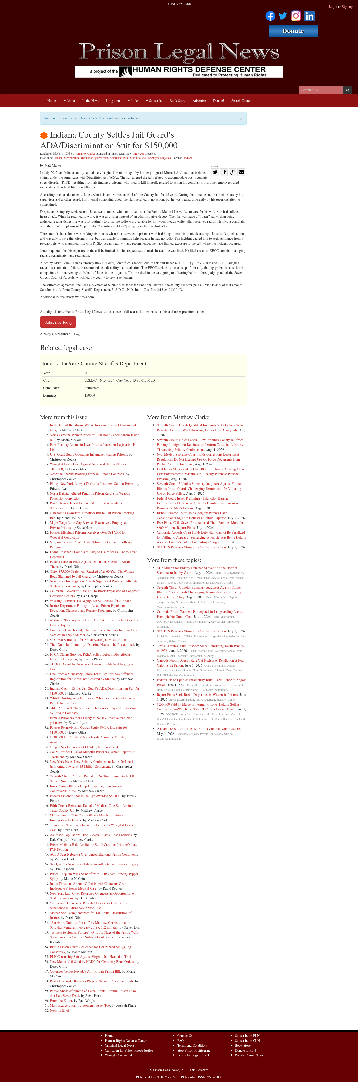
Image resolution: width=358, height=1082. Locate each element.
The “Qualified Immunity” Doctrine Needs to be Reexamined (92, 644)
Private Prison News (249, 1055)
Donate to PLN (245, 1050)
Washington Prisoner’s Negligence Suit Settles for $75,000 (90, 600)
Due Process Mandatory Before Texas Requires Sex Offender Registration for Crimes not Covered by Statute (91, 676)
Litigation (113, 100)
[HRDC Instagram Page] (295, 14)
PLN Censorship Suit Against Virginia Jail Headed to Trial (90, 956)
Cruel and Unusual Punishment (181, 690)
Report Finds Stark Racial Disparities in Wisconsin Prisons (197, 694)
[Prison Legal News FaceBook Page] (270, 14)
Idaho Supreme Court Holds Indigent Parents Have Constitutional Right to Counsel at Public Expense (192, 515)
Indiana (188, 158)
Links (134, 100)
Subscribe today (127, 118)
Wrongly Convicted (118, 1055)
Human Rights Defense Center (126, 1040)
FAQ (180, 1040)
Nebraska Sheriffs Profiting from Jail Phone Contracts (87, 474)
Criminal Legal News (119, 1045)
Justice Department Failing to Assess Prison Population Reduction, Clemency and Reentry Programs (88, 608)
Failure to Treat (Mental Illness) (214, 719)
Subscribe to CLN (247, 1040)
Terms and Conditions (192, 1045)
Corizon (193, 734)
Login (333, 6)
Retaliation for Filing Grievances (194, 670)
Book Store (177, 100)
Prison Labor (221, 685)
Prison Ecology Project (193, 1055)
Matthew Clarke (85, 153)
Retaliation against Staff (94, 158)
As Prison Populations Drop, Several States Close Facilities (91, 834)
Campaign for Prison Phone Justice (129, 1050)
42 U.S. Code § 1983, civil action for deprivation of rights (200, 582)
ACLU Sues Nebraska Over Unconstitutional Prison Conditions (93, 854)
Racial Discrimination (67, 158)
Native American (205, 699)
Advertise (199, 100)
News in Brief (59, 1010)
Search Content (241, 100)
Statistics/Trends (224, 651)
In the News (90, 100)
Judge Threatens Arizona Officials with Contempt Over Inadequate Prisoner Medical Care (88, 886)
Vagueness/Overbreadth (170, 607)
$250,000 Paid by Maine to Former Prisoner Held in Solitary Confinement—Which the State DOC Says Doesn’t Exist (199, 706)
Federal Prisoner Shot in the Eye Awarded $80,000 (85, 795)
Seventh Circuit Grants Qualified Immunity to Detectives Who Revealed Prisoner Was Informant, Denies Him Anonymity (200, 427)
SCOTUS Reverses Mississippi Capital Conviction (191, 547)
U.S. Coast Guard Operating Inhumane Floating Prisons (88, 454)
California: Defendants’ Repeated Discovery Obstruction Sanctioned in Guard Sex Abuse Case (88, 905)
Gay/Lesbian (218, 621)
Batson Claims (177, 641)
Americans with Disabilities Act (128, 158)
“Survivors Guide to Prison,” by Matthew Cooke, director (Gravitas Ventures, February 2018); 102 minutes (90, 925)
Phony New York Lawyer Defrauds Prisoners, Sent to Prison (92, 483)
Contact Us (184, 1035)
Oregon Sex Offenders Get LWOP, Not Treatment (84, 747)
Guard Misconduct (216, 597)
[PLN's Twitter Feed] (282, 14)
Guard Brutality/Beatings (229, 573)
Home (51, 100)
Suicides (229, 734)
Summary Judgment (187, 602)
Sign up (347, 6)
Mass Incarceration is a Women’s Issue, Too (80, 1005)
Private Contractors (211, 734)
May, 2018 (139, 153)
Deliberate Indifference (214, 690)
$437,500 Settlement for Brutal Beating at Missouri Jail (88, 639)
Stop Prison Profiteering (194, 1050)
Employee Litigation (159, 158)
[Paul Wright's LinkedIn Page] (309, 14)
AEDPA (187, 636)
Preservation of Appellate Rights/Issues (216, 636)
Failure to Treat (223, 670)
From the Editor (61, 1000)
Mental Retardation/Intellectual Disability (190, 656)
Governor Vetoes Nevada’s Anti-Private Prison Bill (85, 971)
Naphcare (181, 734)
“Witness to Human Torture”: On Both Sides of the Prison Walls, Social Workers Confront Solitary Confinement (95, 934)
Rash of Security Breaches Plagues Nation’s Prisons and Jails (91, 981)
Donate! (218, 100)
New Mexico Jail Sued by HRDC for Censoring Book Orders (92, 961)
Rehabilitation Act (205, 578)
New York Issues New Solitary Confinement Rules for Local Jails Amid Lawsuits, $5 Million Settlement (91, 764)
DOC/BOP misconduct (170, 621)
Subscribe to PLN (247, 1035)
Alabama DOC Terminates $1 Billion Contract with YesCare (198, 728)
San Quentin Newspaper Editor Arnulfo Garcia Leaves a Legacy (94, 864)
